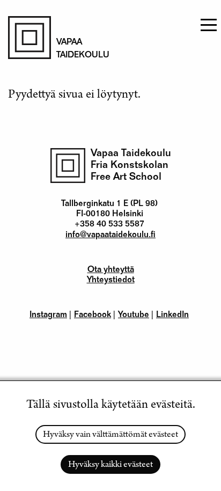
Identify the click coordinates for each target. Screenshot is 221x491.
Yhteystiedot (111, 280)
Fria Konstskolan (129, 165)
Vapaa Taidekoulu (131, 154)
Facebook (92, 315)
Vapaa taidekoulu (77, 49)
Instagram (48, 315)
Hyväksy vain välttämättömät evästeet (110, 435)
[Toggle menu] (207, 21)
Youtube (133, 315)
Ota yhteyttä (110, 270)
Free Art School (126, 177)
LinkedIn (172, 315)
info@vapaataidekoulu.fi (110, 235)
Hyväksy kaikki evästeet (110, 465)
